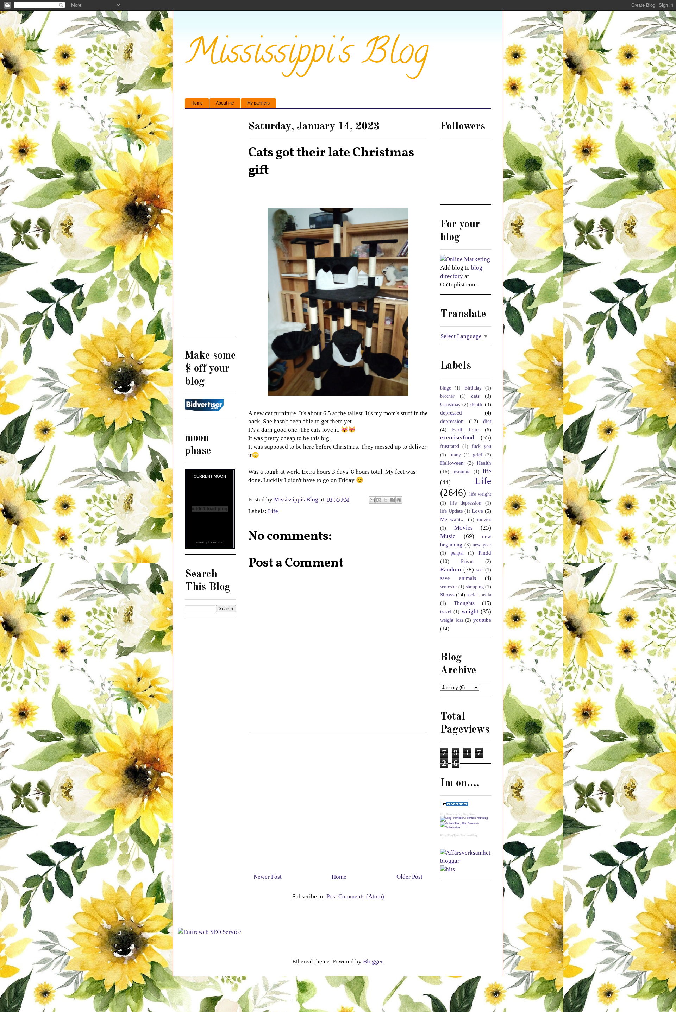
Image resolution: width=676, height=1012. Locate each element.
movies (484, 519)
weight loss (451, 620)
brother (447, 396)
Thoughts (464, 603)
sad (479, 570)
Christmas (450, 404)
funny (455, 454)
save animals (458, 578)
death (476, 404)
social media (479, 594)
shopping (475, 586)
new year (481, 545)
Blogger (373, 961)
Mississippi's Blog (307, 55)
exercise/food (457, 437)
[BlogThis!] (378, 500)
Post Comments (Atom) (355, 896)
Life (273, 511)
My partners (258, 103)
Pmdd (484, 553)
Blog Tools (453, 835)
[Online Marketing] (465, 259)
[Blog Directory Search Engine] (465, 827)
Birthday (473, 388)
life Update (451, 511)
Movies (463, 527)
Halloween (452, 463)
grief (477, 454)
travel (445, 611)
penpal (457, 553)
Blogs (443, 835)
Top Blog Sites (466, 814)
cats (475, 396)
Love (477, 511)
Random (450, 569)
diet (487, 421)
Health (484, 463)
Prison (467, 561)
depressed (451, 413)
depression (452, 421)
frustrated (449, 446)
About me (225, 103)
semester (448, 586)
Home (197, 103)
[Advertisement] (338, 801)
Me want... (452, 519)
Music (448, 536)
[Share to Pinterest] (398, 500)
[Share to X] (385, 500)
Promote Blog (469, 835)
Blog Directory (448, 814)
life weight (480, 494)
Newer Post (268, 876)
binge (445, 388)
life (487, 471)
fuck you (481, 446)
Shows (447, 594)
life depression (465, 503)
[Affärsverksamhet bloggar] (465, 861)
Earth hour (466, 429)
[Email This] (372, 500)
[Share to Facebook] (392, 500)
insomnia (461, 471)
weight (470, 611)
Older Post (409, 876)
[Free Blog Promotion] (464, 818)
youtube (482, 620)
